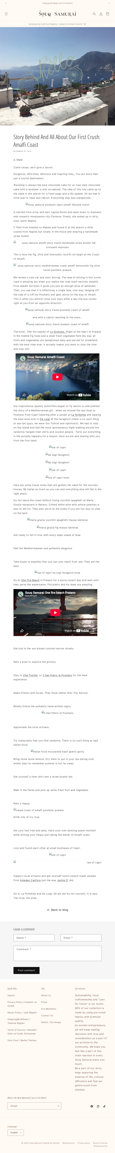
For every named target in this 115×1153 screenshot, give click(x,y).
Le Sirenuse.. (58, 331)
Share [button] (19, 159)
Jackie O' (62, 880)
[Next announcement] (109, 3)
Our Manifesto (48, 1009)
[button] (6, 14)
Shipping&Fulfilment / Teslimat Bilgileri (18, 1021)
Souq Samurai (35, 1143)
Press (44, 1002)
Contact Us (47, 1015)
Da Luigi (45, 419)
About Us (46, 995)
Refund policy (69, 1143)
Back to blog (59, 909)
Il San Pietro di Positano (57, 675)
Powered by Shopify (51, 1143)
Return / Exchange (51, 1022)
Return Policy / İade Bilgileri (22, 1012)
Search (11, 995)
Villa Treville (30, 675)
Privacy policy (84, 1143)
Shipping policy (101, 1146)
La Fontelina (78, 414)
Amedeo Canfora (30, 880)
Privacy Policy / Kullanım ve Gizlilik (22, 1004)
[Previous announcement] (6, 3)
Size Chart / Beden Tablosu (22, 1040)
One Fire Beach (30, 580)
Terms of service (100, 1143)
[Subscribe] (58, 1105)
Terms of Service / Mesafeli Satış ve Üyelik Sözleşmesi (21, 1032)
